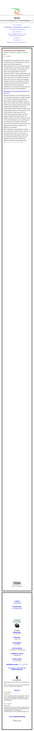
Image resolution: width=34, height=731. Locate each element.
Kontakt (17, 37)
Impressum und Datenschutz (17, 42)
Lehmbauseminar (17, 659)
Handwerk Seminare (16, 29)
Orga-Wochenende (17, 648)
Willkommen (17, 25)
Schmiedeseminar (17, 606)
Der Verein (16, 31)
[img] (17, 9)
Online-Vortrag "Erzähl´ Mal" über (17, 668)
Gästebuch (17, 40)
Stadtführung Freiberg (17, 653)
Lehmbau (17, 601)
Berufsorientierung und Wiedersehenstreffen (17, 34)
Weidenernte (16, 637)
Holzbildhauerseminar (12, 664)
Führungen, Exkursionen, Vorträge (16, 27)
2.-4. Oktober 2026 (17, 608)
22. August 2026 (17, 603)
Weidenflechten (17, 632)
